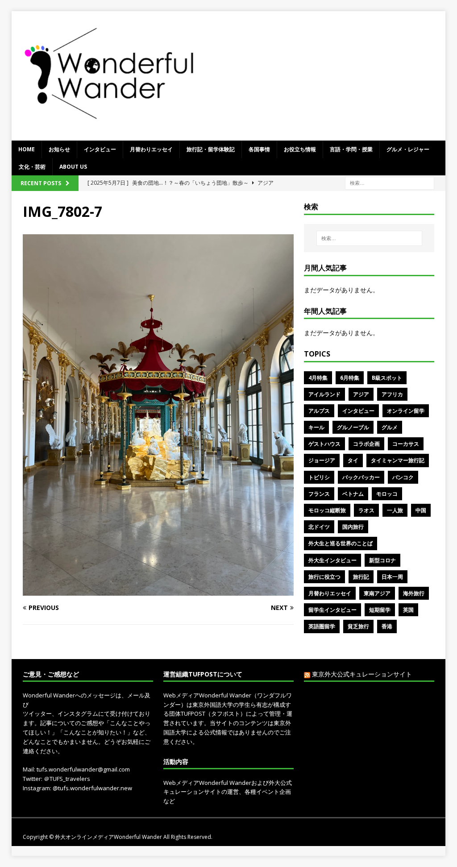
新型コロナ (382, 560)
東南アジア (377, 593)
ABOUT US (73, 166)
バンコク (403, 477)
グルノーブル (353, 427)
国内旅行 (353, 527)
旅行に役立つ (324, 577)
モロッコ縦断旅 (327, 510)
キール (316, 427)
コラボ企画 (366, 444)
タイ (353, 460)
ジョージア (321, 460)
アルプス (319, 411)
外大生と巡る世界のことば (340, 543)
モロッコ (387, 494)
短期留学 (380, 610)
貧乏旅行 (358, 626)
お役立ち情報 (300, 149)
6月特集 (349, 378)
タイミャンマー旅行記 (397, 460)
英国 (408, 610)
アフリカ (392, 394)
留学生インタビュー (332, 610)
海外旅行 (413, 593)
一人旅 (395, 510)
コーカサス (405, 444)
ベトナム (353, 494)
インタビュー (100, 149)
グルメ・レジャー (407, 149)
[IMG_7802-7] (158, 590)
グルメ (390, 427)
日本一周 (392, 577)
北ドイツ (319, 527)
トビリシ (319, 477)
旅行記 (361, 577)
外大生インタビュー (332, 560)
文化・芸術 (32, 166)
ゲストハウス (324, 444)
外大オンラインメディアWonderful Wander (109, 837)
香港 (387, 626)
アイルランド (324, 394)
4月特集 (318, 378)
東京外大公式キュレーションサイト (362, 674)
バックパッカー (361, 477)
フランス (319, 494)
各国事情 (259, 149)
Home (26, 149)
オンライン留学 (405, 411)
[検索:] (389, 182)
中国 (420, 510)
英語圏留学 (321, 626)
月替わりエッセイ (151, 149)
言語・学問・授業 (351, 149)
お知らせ (59, 149)
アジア (361, 394)
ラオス (366, 510)
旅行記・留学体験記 (211, 149)
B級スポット (387, 378)
